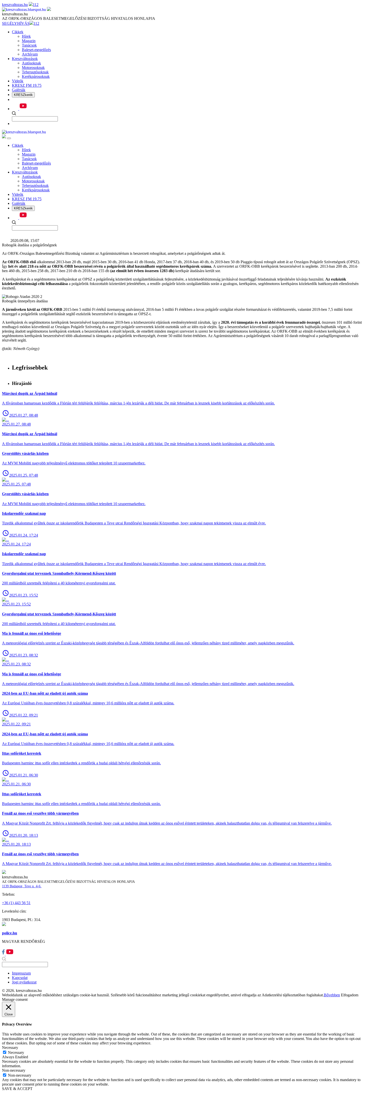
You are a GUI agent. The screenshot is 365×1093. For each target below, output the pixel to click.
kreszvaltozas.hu (15, 4)
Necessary (16, 1052)
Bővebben (332, 995)
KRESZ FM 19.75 (26, 85)
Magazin (29, 41)
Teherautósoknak (35, 72)
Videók (17, 81)
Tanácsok (29, 45)
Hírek (26, 36)
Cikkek (17, 32)
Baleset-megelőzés (36, 50)
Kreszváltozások (25, 59)
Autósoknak (31, 63)
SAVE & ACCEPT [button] (17, 1089)
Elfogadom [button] (349, 995)
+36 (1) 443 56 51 (16, 903)
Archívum (30, 54)
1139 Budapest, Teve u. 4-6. (21, 886)
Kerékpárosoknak (36, 76)
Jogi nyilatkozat (24, 982)
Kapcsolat (20, 978)
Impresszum (21, 973)
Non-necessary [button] (13, 1070)
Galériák (18, 90)
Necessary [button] (10, 1047)
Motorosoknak (33, 67)
